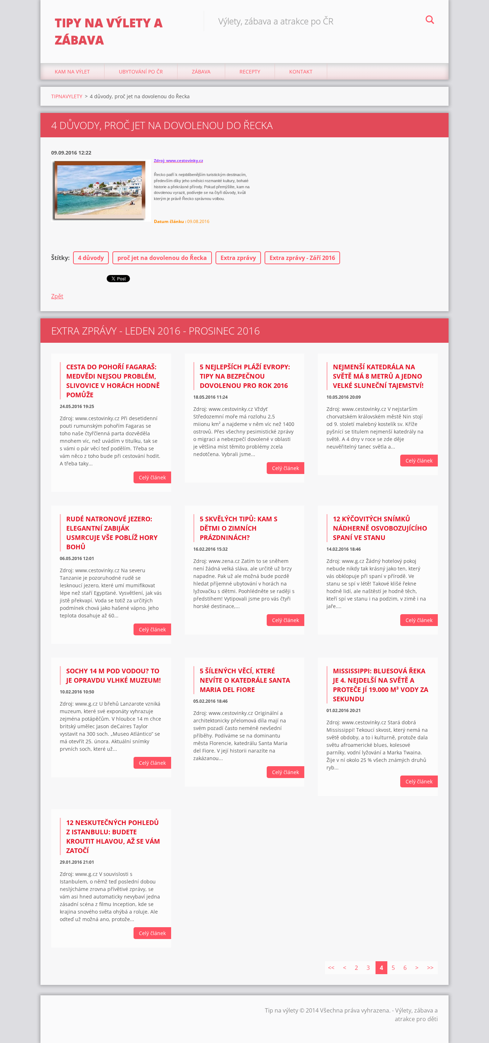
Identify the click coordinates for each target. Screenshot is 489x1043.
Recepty (249, 71)
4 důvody (91, 258)
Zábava (201, 71)
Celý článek (152, 477)
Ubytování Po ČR (141, 71)
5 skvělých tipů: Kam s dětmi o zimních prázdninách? (238, 528)
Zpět (57, 296)
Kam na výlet (72, 71)
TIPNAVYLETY (66, 96)
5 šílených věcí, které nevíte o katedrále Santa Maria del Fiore (245, 680)
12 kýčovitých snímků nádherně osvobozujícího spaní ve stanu (380, 528)
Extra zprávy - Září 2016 (302, 258)
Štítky (59, 258)
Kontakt (301, 71)
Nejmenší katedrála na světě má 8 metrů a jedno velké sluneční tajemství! (378, 376)
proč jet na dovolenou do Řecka (162, 258)
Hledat (430, 20)
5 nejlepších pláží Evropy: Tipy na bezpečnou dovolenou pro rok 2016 (245, 376)
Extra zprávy (238, 258)
